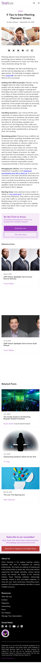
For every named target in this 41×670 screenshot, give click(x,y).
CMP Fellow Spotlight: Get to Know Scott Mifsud (20, 344)
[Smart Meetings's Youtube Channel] (14, 626)
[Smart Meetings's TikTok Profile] (18, 626)
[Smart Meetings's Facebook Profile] (6, 626)
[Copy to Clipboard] (27, 50)
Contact (4, 600)
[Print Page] (32, 50)
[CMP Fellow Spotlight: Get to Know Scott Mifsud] (20, 326)
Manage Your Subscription (12, 616)
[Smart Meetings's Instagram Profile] (9, 626)
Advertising (6, 606)
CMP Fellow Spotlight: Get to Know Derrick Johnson (18, 278)
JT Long (7, 461)
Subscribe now (20, 228)
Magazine (5, 603)
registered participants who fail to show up (17, 172)
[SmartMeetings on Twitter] (13, 50)
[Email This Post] (22, 50)
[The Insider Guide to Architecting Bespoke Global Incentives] (20, 400)
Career (20, 11)
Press (4, 609)
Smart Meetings (8, 3)
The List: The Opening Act (14, 495)
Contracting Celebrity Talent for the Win (20, 457)
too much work (15, 194)
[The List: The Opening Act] (20, 478)
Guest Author (9, 424)
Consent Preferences (8, 658)
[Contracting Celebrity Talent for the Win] (20, 440)
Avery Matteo (9, 283)
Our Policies (6, 613)
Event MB (9, 75)
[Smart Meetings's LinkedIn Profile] (3, 626)
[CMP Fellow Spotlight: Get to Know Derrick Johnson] (20, 260)
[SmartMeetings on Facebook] (9, 50)
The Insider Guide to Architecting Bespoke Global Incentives (17, 418)
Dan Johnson (13, 22)
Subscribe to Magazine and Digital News (20, 549)
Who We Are (7, 596)
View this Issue (20, 234)
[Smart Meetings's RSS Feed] (21, 626)
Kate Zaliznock (9, 500)
